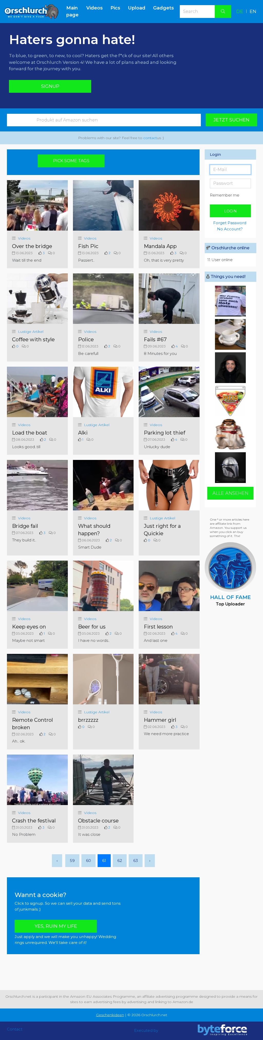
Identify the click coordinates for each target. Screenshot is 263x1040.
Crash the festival (34, 821)
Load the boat (29, 433)
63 (135, 860)
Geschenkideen (110, 1015)
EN (253, 11)
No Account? (230, 228)
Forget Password (229, 222)
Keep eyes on (29, 627)
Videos (94, 8)
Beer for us (92, 627)
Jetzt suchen (231, 120)
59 (72, 860)
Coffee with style (33, 339)
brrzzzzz (88, 720)
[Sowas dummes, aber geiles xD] (230, 401)
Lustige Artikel (30, 331)
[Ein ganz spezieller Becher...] (230, 334)
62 (119, 860)
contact (150, 138)
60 (88, 860)
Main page (74, 11)
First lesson (158, 627)
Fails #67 (155, 339)
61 (104, 860)
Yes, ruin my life (56, 926)
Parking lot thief (164, 433)
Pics (115, 8)
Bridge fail (25, 526)
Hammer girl (160, 720)
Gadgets (163, 8)
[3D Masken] (230, 367)
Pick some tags (71, 160)
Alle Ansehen (230, 493)
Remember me (224, 195)
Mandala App (160, 246)
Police (86, 339)
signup (50, 86)
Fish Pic (88, 246)
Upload (136, 8)
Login (230, 211)
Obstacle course (98, 821)
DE (239, 11)
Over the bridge (32, 246)
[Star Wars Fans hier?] (230, 467)
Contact (14, 1029)
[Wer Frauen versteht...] (230, 301)
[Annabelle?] (230, 434)
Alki (83, 433)
